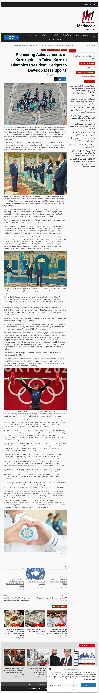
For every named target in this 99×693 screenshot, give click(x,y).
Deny (73, 685)
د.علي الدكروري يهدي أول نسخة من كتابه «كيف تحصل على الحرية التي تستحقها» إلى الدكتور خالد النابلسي (82, 118)
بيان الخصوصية (72, 689)
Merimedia (86, 26)
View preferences (56, 685)
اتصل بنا (38, 684)
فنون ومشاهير (50, 49)
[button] (50, 669)
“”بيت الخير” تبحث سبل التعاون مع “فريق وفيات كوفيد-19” (51, 597)
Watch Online (11, 37)
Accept (88, 685)
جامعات (68, 663)
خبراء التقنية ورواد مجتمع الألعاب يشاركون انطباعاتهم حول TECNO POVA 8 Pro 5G (57, 618)
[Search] (21, 37)
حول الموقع (30, 684)
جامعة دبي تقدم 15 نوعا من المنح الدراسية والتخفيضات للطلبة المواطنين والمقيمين (17, 597)
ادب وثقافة (21, 663)
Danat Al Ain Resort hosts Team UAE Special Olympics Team (58, 581)
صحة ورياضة (44, 35)
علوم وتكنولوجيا (67, 35)
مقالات (56, 624)
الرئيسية (51, 39)
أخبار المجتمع (90, 663)
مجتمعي (85, 35)
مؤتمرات (44, 49)
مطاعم (13, 624)
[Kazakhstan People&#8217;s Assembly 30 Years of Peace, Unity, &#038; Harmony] (35, 573)
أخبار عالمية (61, 39)
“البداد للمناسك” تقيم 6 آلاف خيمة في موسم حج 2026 (35, 618)
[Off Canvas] (94, 37)
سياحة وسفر (33, 35)
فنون (77, 35)
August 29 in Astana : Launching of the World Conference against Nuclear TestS (15, 582)
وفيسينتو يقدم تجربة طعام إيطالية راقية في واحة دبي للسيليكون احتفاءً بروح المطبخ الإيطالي (14, 618)
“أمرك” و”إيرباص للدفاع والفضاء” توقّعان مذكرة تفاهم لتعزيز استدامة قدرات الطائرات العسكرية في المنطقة (82, 153)
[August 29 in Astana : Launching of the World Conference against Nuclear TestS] (14, 573)
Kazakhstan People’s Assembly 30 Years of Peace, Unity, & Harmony (35, 581)
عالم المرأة (56, 35)
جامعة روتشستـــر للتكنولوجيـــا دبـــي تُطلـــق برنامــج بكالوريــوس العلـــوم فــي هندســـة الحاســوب (83, 109)
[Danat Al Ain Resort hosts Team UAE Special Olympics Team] (57, 573)
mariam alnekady (61, 75)
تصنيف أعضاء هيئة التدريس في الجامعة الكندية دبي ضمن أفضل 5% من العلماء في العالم (82, 101)
